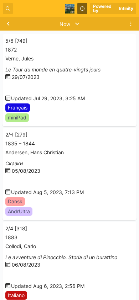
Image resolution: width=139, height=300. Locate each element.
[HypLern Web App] (8, 88)
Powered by (113, 8)
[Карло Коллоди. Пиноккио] (8, 276)
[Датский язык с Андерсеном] (8, 182)
